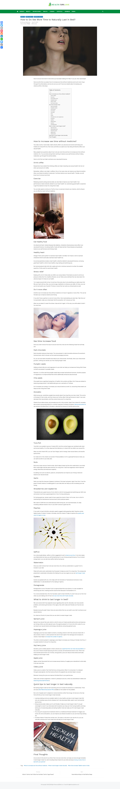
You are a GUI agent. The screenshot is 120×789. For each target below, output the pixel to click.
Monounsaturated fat (80, 404)
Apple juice (53, 132)
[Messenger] (1, 41)
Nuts (52, 113)
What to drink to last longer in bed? (57, 126)
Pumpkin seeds (54, 107)
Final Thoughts (52, 137)
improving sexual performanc (41, 680)
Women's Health (38, 16)
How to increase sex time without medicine (36, 765)
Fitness (52, 11)
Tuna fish (53, 112)
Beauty (28, 11)
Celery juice (53, 133)
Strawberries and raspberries (57, 116)
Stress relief (53, 101)
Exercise (52, 97)
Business (67, 11)
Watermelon (53, 121)
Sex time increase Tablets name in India (79, 765)
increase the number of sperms (54, 636)
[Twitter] (1, 25)
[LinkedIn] (1, 36)
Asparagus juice (54, 129)
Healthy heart (54, 100)
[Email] (1, 28)
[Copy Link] (1, 44)
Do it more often (54, 103)
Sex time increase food (54, 104)
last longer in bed (80, 573)
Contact (22, 11)
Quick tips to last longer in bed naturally (58, 135)
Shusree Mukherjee (26, 22)
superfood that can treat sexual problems (73, 648)
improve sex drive (70, 555)
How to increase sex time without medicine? (59, 94)
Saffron (52, 119)
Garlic (52, 115)
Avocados (53, 110)
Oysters (52, 123)
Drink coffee (53, 95)
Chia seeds (53, 109)
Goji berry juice (54, 130)
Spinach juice (53, 127)
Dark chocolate (54, 106)
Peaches (53, 118)
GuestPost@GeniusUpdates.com (71, 784)
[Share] (1, 47)
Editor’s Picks (37, 11)
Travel (73, 11)
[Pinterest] (1, 30)
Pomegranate (54, 124)
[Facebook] (1, 22)
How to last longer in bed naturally (58, 765)
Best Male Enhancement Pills (46, 689)
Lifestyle (59, 11)
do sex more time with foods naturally (63, 595)
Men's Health (29, 16)
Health (45, 11)
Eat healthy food (54, 98)
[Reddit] (1, 33)
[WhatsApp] (1, 39)
